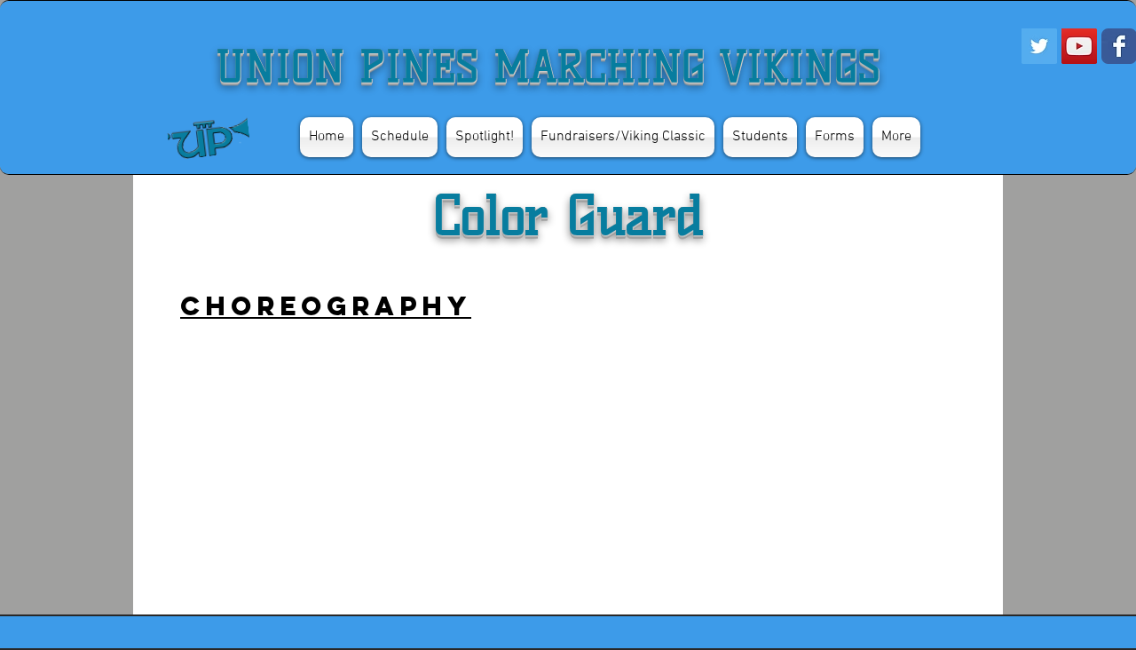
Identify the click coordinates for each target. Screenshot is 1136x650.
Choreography (325, 305)
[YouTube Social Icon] (1079, 46)
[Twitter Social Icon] (1039, 46)
